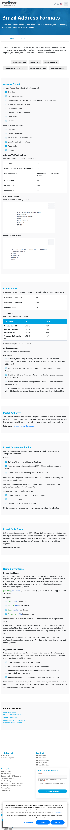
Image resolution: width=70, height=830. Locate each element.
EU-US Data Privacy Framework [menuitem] (12, 783)
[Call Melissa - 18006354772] (55, 4)
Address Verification (10, 712)
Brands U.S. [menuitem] (40, 753)
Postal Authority (50, 62)
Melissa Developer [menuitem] (42, 760)
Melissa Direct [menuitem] (41, 758)
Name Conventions (57, 68)
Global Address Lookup (12, 715)
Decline (57, 822)
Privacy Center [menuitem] (6, 771)
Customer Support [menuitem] (7, 758)
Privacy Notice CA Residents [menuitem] (11, 776)
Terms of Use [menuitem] (6, 788)
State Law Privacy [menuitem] (7, 778)
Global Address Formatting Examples (18, 39)
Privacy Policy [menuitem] (6, 774)
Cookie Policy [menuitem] (6, 781)
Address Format (19, 62)
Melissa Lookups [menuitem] (42, 762)
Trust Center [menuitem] (5, 790)
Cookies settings (28, 822)
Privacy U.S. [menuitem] (5, 769)
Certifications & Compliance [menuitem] (11, 785)
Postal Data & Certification (15, 68)
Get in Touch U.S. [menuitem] (7, 753)
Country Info (35, 62)
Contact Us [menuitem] (5, 755)
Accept (43, 822)
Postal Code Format (38, 68)
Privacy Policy (58, 812)
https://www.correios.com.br (23, 426)
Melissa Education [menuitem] (42, 765)
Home (3, 39)
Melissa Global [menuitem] (41, 755)
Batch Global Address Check (14, 720)
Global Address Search (11, 717)
